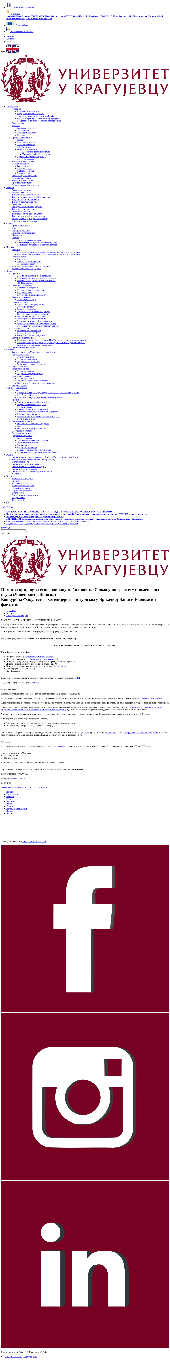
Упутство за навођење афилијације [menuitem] (33, 314)
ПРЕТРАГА (6, 528)
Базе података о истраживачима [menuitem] (31, 319)
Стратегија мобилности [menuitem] (27, 443)
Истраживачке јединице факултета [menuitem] (32, 295)
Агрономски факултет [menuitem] (22, 190)
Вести (9, 613)
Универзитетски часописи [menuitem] (29, 331)
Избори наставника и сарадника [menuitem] (26, 268)
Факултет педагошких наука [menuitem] (24, 202)
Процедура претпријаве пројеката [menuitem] (32, 409)
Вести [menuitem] (9, 476)
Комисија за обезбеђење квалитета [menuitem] (38, 154)
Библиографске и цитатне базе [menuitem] (31, 316)
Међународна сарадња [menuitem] (16, 388)
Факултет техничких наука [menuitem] (24, 209)
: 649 (15, 18)
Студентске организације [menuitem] (28, 362)
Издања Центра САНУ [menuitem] (27, 333)
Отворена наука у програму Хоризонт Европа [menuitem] (38, 326)
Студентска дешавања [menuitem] (22, 490)
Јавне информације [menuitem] (20, 164)
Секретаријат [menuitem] (23, 130)
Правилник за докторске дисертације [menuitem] (34, 276)
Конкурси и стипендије (17, 615)
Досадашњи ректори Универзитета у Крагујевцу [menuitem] (39, 118)
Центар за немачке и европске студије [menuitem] (29, 466)
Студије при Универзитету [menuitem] (24, 233)
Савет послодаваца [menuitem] (25, 159)
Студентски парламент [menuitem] (27, 359)
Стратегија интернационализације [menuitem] (32, 440)
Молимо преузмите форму (150, 698)
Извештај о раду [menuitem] (24, 168)
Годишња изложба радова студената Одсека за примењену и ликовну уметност (42, 524)
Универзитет (12, 794)
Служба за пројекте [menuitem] (26, 395)
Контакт (10, 39)
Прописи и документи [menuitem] (22, 183)
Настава (10, 801)
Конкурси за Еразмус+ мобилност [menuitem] (32, 428)
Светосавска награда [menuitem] (26, 299)
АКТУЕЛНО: (7, 507)
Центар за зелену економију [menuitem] (24, 469)
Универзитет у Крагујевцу (34, 841)
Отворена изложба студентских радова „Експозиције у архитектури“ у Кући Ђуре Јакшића (47, 521)
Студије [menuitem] (9, 223)
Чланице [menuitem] (10, 187)
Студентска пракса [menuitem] (25, 378)
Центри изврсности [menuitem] (20, 462)
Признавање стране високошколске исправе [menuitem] (37, 245)
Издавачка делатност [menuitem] (21, 328)
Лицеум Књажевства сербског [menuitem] (30, 113)
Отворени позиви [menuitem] (25, 407)
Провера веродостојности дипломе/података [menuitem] (37, 242)
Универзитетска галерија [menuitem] (23, 161)
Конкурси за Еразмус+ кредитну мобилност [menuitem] (37, 383)
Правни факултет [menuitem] (19, 204)
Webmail (10, 36)
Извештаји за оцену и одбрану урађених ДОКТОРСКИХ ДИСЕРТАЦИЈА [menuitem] (51, 342)
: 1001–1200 (54, 16)
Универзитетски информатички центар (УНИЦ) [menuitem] (33, 459)
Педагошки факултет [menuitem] (21, 211)
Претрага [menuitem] (21, 259)
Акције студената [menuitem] (19, 385)
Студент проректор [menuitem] (25, 357)
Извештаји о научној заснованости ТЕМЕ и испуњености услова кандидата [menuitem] (51, 340)
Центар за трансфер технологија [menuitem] (26, 464)
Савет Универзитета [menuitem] (26, 142)
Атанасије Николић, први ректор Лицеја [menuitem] (35, 116)
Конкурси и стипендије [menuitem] (22, 478)
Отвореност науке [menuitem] (20, 302)
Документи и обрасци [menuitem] (27, 447)
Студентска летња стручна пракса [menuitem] (32, 381)
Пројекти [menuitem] (16, 400)
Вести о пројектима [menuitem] (26, 419)
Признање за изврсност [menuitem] (27, 288)
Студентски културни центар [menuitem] (30, 373)
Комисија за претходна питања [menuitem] (36, 152)
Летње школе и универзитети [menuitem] (25, 495)
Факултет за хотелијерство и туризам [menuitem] (28, 216)
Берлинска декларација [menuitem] (27, 309)
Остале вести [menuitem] (18, 493)
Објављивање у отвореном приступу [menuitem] (33, 311)
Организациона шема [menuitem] (27, 133)
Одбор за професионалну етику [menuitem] (31, 156)
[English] (12, 52)
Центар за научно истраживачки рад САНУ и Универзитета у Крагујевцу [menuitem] (45, 457)
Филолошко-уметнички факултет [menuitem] (27, 214)
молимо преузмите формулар (39, 657)
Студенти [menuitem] (10, 350)
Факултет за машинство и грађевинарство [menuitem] (31, 197)
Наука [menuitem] (9, 271)
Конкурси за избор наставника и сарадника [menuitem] (31, 266)
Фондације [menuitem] (17, 474)
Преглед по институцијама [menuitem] (29, 261)
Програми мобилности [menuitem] (22, 421)
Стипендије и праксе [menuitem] (21, 376)
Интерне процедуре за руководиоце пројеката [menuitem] (38, 412)
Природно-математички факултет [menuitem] (27, 206)
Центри (9, 811)
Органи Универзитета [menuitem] (22, 137)
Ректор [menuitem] (20, 140)
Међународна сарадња (16, 808)
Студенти (10, 806)
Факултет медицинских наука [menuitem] (25, 199)
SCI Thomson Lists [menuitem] (25, 283)
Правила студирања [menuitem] (21, 226)
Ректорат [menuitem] (16, 125)
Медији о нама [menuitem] (18, 497)
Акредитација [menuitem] (18, 123)
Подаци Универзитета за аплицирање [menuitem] (34, 450)
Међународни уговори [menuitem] (22, 431)
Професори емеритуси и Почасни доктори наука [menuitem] (39, 121)
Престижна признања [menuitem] (21, 297)
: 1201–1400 (89, 16)
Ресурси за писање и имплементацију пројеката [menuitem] (38, 416)
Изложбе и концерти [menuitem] (21, 488)
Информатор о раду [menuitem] (26, 171)
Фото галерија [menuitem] (18, 500)
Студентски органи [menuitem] (20, 354)
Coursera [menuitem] (15, 237)
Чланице (10, 796)
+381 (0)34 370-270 (13, 1356)
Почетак (10, 792)
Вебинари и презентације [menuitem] (28, 414)
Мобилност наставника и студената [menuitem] (33, 424)
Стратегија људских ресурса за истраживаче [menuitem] (37, 278)
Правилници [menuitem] (23, 445)
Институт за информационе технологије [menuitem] (30, 218)
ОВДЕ (77, 678)
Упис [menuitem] (14, 228)
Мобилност (111, 732)
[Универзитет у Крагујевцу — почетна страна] (85, 102)
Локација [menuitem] (21, 135)
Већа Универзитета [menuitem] (25, 147)
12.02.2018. (11, 611)
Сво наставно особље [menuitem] (27, 264)
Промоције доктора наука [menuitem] (23, 347)
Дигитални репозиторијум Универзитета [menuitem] (35, 321)
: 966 (120, 16)
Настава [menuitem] (10, 247)
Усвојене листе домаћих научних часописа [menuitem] (36, 280)
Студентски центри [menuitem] (20, 369)
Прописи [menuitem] (16, 249)
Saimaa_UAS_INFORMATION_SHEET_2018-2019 (26, 787)
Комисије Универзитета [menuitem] (28, 149)
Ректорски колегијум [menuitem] (26, 128)
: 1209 (39, 18)
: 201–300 (22, 16)
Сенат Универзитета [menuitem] (26, 144)
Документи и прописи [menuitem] (22, 435)
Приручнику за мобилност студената (141, 732)
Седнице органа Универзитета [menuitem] (25, 185)
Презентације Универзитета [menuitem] (24, 175)
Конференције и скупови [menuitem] (23, 486)
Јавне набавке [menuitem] (23, 166)
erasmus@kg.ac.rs (59, 746)
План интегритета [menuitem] (25, 173)
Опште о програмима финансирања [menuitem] (33, 402)
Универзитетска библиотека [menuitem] (24, 221)
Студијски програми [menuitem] (21, 230)
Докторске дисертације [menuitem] (22, 338)
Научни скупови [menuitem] (24, 292)
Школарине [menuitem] (17, 235)
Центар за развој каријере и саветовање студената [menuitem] (39, 397)
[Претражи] (27, 531)
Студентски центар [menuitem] (25, 371)
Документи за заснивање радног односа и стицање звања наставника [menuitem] (48, 252)
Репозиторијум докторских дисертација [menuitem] (35, 345)
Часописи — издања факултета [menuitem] (31, 335)
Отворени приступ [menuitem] (25, 307)
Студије (9, 799)
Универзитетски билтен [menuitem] (22, 180)
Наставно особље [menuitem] (19, 257)
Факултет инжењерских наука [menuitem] (25, 195)
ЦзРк (86, 732)
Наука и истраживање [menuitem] (22, 285)
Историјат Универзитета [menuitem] (28, 111)
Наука (9, 804)
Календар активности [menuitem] (21, 178)
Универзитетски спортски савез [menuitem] (31, 364)
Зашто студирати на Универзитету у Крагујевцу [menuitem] (33, 352)
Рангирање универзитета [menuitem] (23, 433)
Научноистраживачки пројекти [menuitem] (31, 290)
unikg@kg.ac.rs (30, 1356)
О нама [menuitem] (15, 390)
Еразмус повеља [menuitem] (24, 438)
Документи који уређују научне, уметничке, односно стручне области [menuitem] (48, 254)
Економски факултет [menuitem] (21, 192)
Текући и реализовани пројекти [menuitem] (31, 404)
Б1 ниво (62, 666)
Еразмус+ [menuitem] (21, 426)
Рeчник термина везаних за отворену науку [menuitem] (36, 323)
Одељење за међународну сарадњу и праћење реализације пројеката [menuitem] (48, 393)
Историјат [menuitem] (16, 109)
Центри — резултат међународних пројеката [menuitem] (32, 471)
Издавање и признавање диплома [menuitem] (27, 240)
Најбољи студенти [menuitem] (20, 366)
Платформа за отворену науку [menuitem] (30, 304)
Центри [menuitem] (9, 455)
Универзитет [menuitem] (12, 106)
